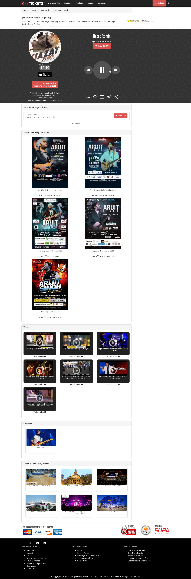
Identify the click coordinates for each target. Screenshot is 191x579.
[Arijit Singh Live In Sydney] (50, 284)
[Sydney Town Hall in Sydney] (76, 477)
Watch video (39, 356)
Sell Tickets (159, 3)
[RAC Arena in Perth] (112, 503)
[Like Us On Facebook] (24, 543)
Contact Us (82, 561)
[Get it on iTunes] (45, 74)
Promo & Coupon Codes (37, 563)
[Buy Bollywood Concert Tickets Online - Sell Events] (32, 3)
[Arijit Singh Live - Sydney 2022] (103, 223)
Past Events (32, 550)
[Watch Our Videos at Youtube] (37, 543)
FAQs (79, 550)
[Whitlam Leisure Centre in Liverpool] (41, 477)
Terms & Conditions (85, 558)
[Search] (169, 3)
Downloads (31, 566)
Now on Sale (54, 3)
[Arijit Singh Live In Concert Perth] (50, 162)
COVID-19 (31, 568)
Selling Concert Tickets (36, 558)
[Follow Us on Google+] (31, 543)
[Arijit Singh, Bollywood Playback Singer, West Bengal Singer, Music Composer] (41, 437)
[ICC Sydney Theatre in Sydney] (112, 477)
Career (29, 555)
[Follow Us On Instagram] (45, 543)
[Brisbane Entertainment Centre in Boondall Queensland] (76, 503)
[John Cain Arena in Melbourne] (41, 503)
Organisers (102, 3)
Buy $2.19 (121, 115)
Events (67, 3)
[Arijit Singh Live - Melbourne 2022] (50, 223)
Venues (91, 3)
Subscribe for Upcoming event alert (45, 84)
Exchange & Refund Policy (88, 555)
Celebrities (80, 3)
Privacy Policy (83, 553)
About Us (30, 553)
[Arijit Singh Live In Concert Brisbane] (103, 162)
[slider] (109, 75)
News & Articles (33, 561)
